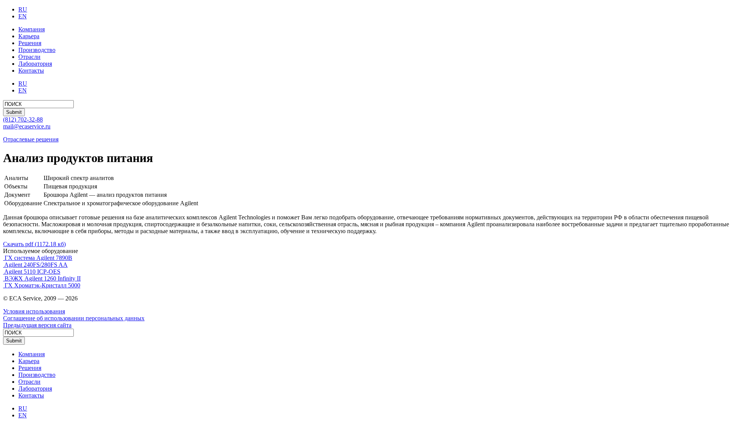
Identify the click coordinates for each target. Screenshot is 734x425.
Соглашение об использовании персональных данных (74, 318)
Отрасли (29, 57)
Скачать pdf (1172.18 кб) (34, 244)
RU (22, 9)
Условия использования (34, 311)
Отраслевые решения (30, 139)
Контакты (31, 70)
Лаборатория (35, 63)
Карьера (28, 36)
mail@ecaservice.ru (26, 126)
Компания (31, 29)
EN (22, 16)
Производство (36, 50)
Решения (29, 43)
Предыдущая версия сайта (37, 325)
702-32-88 (23, 119)
